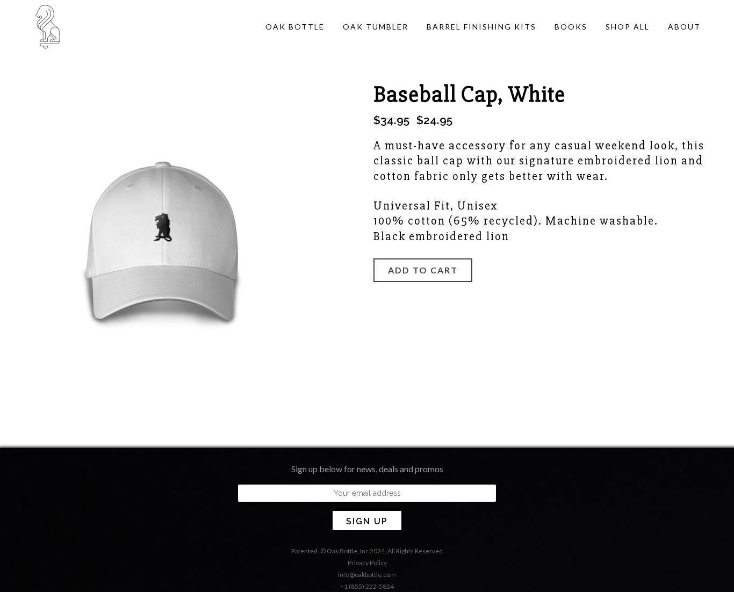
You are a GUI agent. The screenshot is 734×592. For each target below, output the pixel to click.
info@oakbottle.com (367, 575)
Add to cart (423, 270)
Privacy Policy (367, 563)
